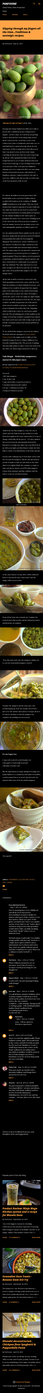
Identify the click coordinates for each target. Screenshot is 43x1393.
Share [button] (5, 889)
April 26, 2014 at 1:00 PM (25, 1083)
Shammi (12, 1083)
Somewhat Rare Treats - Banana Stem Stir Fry (17, 1278)
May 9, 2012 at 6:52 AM (24, 1035)
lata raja (12, 991)
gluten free (24, 879)
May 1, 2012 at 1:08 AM (18, 907)
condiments (13, 879)
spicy (4, 882)
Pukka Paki (13, 1067)
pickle (32, 879)
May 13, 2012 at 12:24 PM (27, 1067)
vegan (9, 882)
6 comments (14, 1302)
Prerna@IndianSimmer (17, 905)
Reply (11, 955)
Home (5, 14)
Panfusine (9, 3)
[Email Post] (4, 887)
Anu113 (11, 1035)
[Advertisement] (21, 1153)
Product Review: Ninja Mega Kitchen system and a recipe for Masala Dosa (20, 1212)
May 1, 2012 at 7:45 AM (26, 960)
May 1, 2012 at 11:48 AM (25, 1019)
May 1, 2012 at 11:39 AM (25, 991)
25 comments (14, 1370)
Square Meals (14, 978)
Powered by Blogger (22, 1382)
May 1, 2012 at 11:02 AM (29, 978)
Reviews (15, 14)
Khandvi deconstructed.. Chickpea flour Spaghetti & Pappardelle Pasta (19, 1344)
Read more (36, 1237)
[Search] (34, 3)
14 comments (14, 1237)
